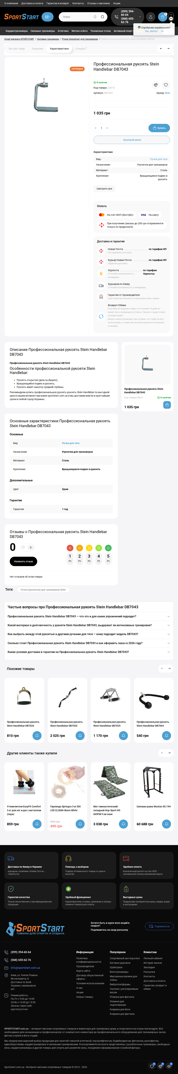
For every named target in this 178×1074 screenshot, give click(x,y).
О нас (79, 987)
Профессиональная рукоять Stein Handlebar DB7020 (66, 724)
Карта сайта (83, 970)
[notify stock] (37, 735)
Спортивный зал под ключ (125, 958)
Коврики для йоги (120, 1009)
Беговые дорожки (120, 962)
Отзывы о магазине (98, 3)
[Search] (95, 17)
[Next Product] (168, 48)
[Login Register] (150, 17)
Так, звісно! (151, 31)
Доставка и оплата (32, 3)
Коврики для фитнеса (122, 1014)
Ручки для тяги (158, 159)
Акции (116, 3)
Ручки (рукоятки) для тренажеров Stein (43, 589)
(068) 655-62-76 (127, 20)
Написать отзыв (23, 561)
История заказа (153, 962)
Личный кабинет (153, 958)
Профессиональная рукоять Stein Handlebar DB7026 (23, 724)
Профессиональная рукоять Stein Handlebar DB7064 (153, 724)
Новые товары (84, 996)
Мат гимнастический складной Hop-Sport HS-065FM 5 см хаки (107, 810)
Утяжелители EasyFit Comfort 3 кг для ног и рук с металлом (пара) (24, 810)
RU (171, 18)
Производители (85, 966)
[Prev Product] (161, 48)
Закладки (149, 967)
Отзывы (81, 48)
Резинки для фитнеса (122, 996)
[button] (162, 668)
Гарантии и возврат (58, 3)
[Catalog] (48, 17)
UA (171, 15)
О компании (11, 3)
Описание (37, 48)
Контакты (78, 3)
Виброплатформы (120, 984)
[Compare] (156, 85)
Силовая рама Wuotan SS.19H (154, 806)
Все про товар (17, 48)
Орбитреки (116, 967)
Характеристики (59, 48)
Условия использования (90, 983)
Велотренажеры (119, 971)
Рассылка (149, 971)
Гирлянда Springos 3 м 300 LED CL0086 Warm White (65, 808)
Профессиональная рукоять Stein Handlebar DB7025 (109, 724)
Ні (162, 31)
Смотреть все (104, 188)
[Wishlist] (166, 85)
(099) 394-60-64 (127, 13)
